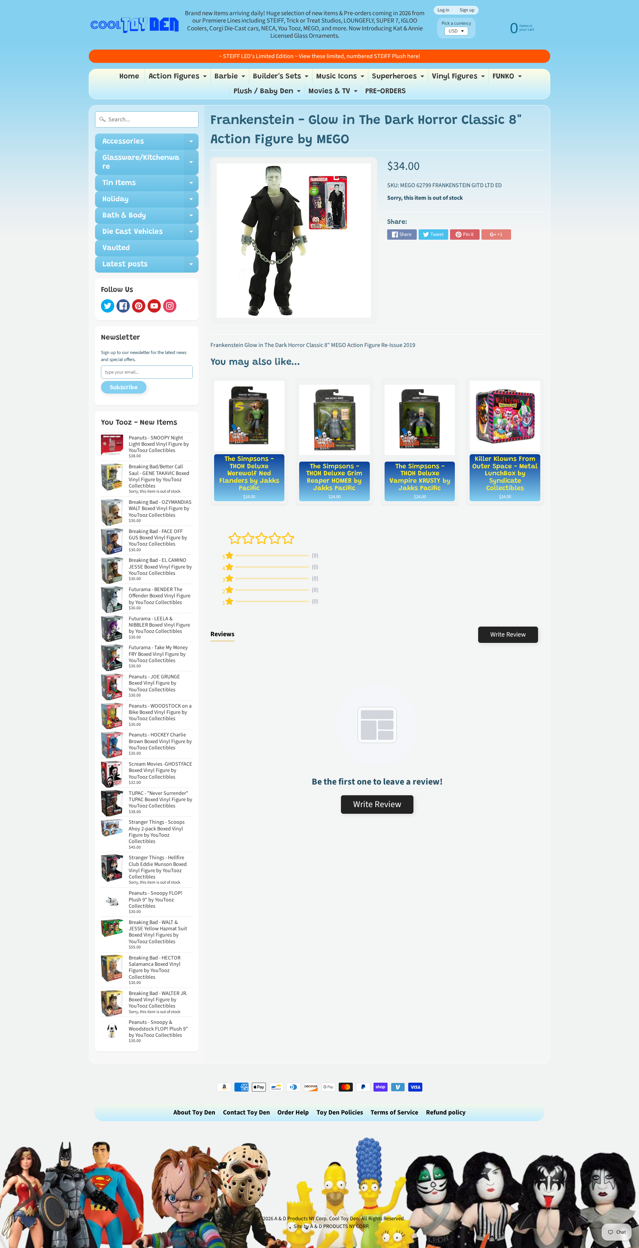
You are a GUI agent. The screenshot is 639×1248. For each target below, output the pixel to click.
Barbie (230, 78)
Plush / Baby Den (268, 93)
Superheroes (399, 78)
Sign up (467, 10)
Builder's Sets (281, 78)
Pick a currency (456, 23)
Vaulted (116, 248)
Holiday (150, 202)
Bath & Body (150, 218)
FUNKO (508, 78)
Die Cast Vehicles (150, 234)
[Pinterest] (138, 306)
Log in (443, 10)
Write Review (508, 634)
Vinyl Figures (459, 78)
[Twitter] (107, 306)
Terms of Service (394, 1112)
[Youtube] (154, 306)
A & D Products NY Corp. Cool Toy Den (316, 1218)
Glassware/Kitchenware (150, 162)
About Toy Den (194, 1112)
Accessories (150, 144)
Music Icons (341, 78)
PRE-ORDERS (385, 91)
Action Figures (179, 78)
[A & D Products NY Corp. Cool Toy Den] (135, 24)
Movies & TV (333, 93)
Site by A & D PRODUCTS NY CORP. (331, 1226)
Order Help (293, 1112)
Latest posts (150, 267)
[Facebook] (123, 306)
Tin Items (150, 185)
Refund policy (446, 1112)
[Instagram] (169, 306)
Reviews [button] (222, 634)
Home (129, 76)
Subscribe (124, 388)
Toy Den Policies (340, 1112)
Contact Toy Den (246, 1112)
